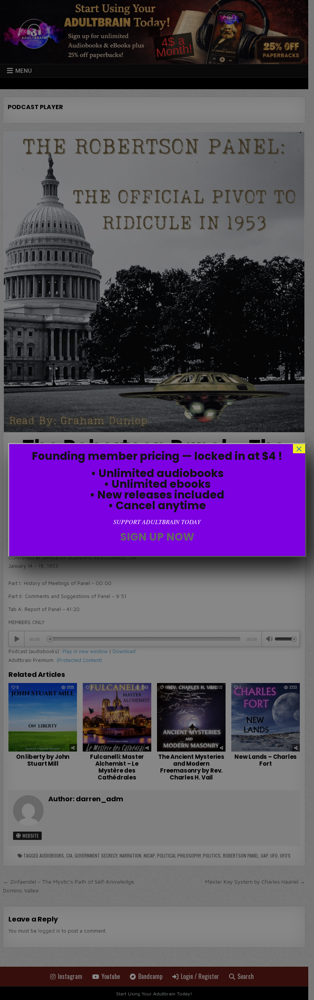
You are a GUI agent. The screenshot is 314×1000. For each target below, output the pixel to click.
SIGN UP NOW (157, 536)
